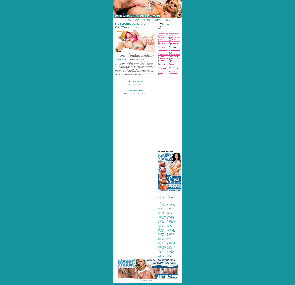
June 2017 (169, 238)
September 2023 (162, 217)
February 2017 (170, 241)
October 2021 (161, 239)
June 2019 (169, 212)
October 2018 (170, 222)
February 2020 (170, 204)
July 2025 (160, 208)
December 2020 (162, 247)
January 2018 (170, 230)
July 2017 (169, 237)
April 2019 (169, 215)
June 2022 (160, 229)
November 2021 (162, 238)
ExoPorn (167, 19)
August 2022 (161, 228)
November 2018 (171, 221)
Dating (159, 195)
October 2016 (170, 245)
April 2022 (160, 231)
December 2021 (162, 237)
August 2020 (161, 251)
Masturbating (171, 195)
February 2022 (161, 234)
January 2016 (170, 252)
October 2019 (170, 207)
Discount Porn (161, 197)
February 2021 (161, 246)
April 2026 (160, 204)
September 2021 (162, 241)
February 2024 (161, 215)
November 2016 (171, 243)
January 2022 (161, 235)
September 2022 (162, 226)
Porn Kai (137, 19)
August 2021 (161, 242)
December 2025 (162, 205)
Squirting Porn (139, 80)
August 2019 (170, 209)
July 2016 (169, 248)
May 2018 (169, 226)
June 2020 (160, 254)
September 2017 (171, 234)
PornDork (158, 19)
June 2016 (169, 250)
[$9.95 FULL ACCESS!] (169, 190)
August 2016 (170, 247)
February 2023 (161, 224)
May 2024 (160, 213)
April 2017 (169, 239)
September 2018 (171, 224)
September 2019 (171, 208)
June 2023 (160, 220)
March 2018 (170, 228)
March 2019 (170, 216)
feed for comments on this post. (135, 90)
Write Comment (139, 81)
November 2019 (171, 205)
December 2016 (171, 242)
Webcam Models (172, 198)
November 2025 (162, 207)
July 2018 (169, 225)
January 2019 (170, 218)
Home (159, 25)
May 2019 (169, 213)
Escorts (159, 198)
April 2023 (160, 221)
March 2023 (161, 222)
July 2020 (160, 252)
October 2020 (161, 248)
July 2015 (169, 256)
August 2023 (161, 218)
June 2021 (160, 243)
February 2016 (170, 251)
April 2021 (160, 245)
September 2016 (171, 246)
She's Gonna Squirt (147, 19)
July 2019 (169, 211)
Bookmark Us (166, 25)
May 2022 (160, 230)
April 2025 (160, 209)
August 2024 (161, 212)
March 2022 (161, 233)
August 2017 (170, 235)
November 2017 (171, 231)
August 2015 (170, 255)
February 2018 (170, 229)
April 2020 (160, 255)
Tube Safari (127, 19)
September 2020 (162, 250)
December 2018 (171, 220)
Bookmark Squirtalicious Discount (135, 27)
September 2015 (171, 254)
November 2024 (162, 211)
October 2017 (170, 233)
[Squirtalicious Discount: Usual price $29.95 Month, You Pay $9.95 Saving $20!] (147, 17)
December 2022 (162, 225)
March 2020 (161, 256)
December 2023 (162, 216)
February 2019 (170, 217)
